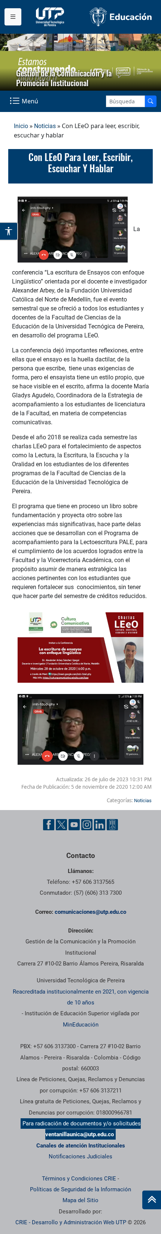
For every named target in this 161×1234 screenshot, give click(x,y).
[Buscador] (151, 101)
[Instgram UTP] (86, 824)
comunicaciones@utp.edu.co (90, 912)
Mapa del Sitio (80, 1200)
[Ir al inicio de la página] (152, 1200)
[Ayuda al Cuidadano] (112, 824)
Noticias (45, 126)
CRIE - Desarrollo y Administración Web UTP (70, 1222)
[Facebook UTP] (48, 824)
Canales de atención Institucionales (80, 1145)
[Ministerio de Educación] (121, 16)
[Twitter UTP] (61, 824)
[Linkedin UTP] (99, 824)
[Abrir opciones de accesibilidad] (9, 231)
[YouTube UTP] (74, 824)
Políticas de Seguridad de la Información (80, 1189)
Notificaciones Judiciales (80, 1156)
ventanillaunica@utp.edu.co (79, 1134)
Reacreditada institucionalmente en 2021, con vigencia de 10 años (81, 997)
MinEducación (80, 1024)
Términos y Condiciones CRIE (79, 1178)
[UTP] (51, 16)
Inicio (21, 126)
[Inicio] (151, 1200)
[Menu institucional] (12, 16)
